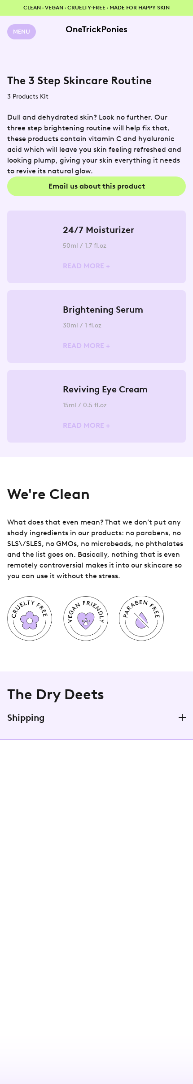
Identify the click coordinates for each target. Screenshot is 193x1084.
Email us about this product (96, 186)
